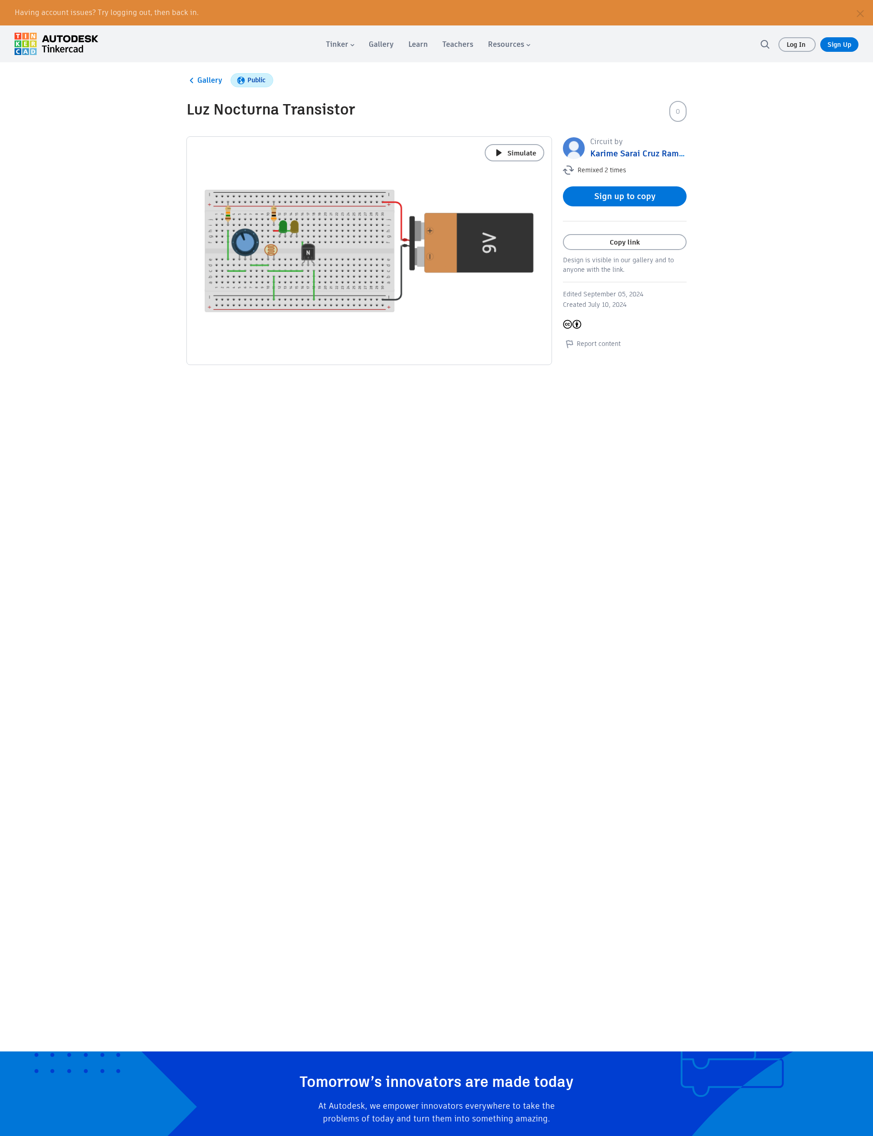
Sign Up (839, 44)
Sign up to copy (625, 196)
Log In (797, 44)
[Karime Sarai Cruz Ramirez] (574, 147)
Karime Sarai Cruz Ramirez (641, 153)
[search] (765, 44)
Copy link (625, 242)
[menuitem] (340, 44)
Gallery (209, 80)
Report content (599, 343)
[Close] (860, 12)
